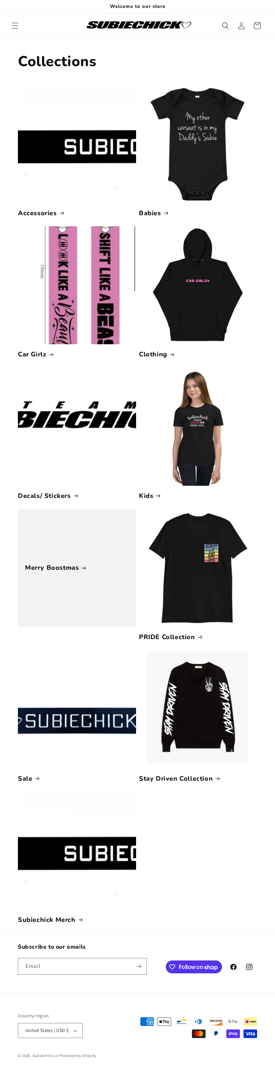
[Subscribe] (138, 966)
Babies (150, 213)
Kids (146, 496)
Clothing (153, 354)
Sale (25, 779)
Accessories (37, 213)
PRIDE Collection (167, 637)
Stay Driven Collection (176, 779)
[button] (15, 26)
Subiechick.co (46, 1055)
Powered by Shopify (77, 1055)
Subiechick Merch (47, 920)
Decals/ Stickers (44, 496)
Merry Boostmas (52, 568)
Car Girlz (32, 354)
